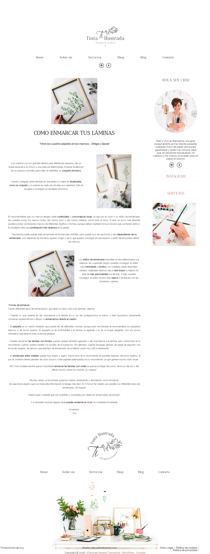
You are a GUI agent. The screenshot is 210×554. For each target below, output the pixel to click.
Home (40, 57)
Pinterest (89, 384)
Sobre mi (66, 57)
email (90, 402)
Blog (143, 57)
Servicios (94, 57)
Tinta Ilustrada (105, 36)
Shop (120, 57)
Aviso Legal (166, 547)
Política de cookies (186, 547)
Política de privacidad (185, 550)
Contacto (168, 57)
